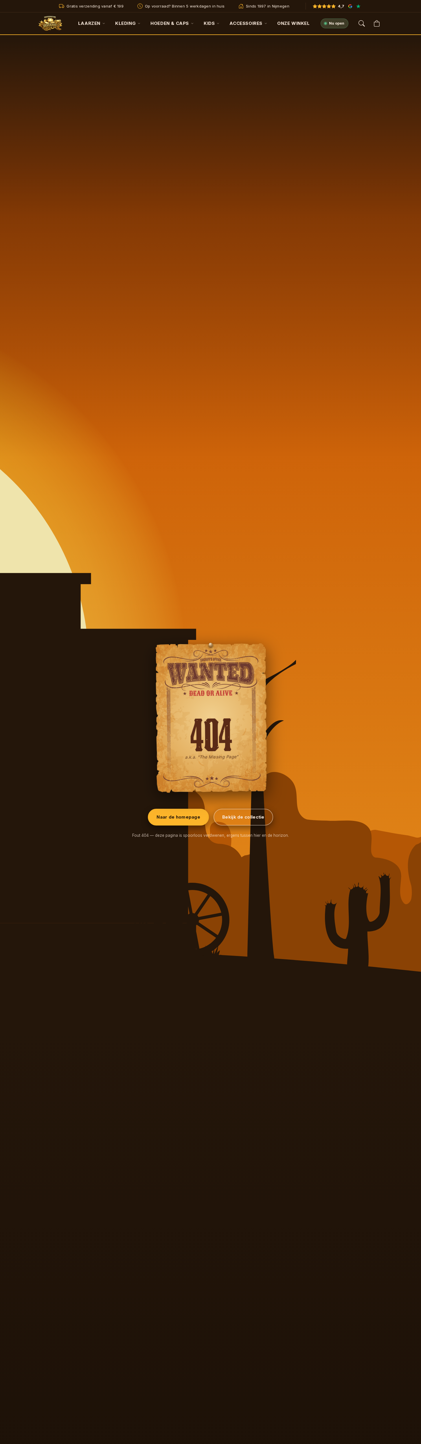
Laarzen (89, 23)
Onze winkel (293, 23)
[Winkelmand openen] (376, 23)
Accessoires (245, 23)
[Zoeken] (361, 23)
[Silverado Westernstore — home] (50, 23)
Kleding (125, 23)
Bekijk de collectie (243, 817)
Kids (209, 23)
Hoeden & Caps (169, 23)
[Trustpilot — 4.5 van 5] (358, 6)
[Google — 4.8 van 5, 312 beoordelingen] (350, 6)
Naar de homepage (178, 817)
